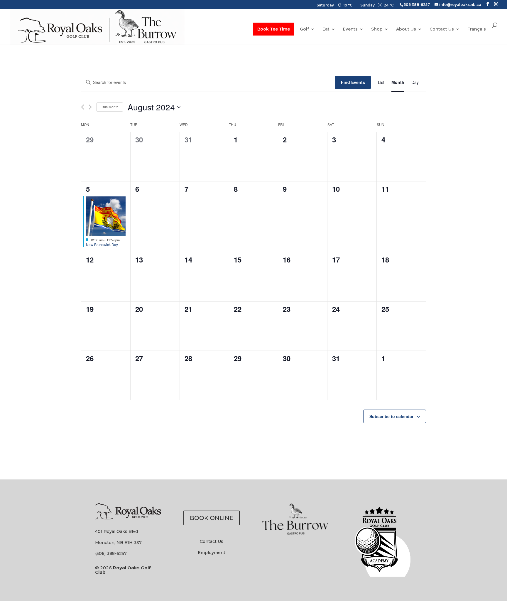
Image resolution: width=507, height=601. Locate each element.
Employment (211, 552)
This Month (110, 106)
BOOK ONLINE (211, 517)
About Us (406, 29)
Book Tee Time (273, 29)
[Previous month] (82, 107)
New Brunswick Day (102, 244)
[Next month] (90, 107)
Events (350, 29)
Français (476, 29)
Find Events (353, 82)
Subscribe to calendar (391, 416)
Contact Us (442, 29)
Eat (325, 29)
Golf (304, 29)
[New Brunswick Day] (106, 216)
